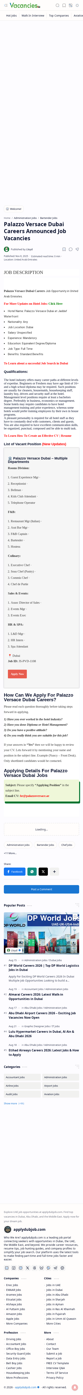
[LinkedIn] (7, 1268)
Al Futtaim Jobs (15, 1309)
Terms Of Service (57, 1373)
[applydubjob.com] (25, 5)
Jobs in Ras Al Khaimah (60, 1309)
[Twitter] (27, 1268)
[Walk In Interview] (33, 15)
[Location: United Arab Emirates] (20, 259)
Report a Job (54, 1358)
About (50, 1339)
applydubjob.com (25, 1387)
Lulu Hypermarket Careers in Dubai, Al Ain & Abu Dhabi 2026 (41, 1034)
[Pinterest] (62, 1268)
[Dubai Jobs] (55, 960)
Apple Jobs (12, 1319)
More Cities (53, 1323)
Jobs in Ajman (55, 1304)
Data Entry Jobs (15, 1358)
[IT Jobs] (56, 1026)
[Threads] (34, 1268)
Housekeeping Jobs (18, 1373)
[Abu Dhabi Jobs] (34, 1007)
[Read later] (64, 249)
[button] (6, 5)
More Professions (17, 1377)
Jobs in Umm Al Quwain (61, 1319)
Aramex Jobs (14, 1294)
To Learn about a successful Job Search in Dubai (36, 363)
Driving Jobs (13, 1339)
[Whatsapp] (48, 1268)
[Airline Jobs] (22, 1085)
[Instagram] (21, 1268)
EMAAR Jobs (13, 1290)
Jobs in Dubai (54, 1290)
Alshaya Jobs (14, 1304)
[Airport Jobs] (60, 1085)
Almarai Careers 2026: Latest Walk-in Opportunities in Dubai (36, 996)
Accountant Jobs (16, 1344)
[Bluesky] (41, 1268)
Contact (51, 1344)
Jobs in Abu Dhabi (57, 1294)
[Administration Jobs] (18, 844)
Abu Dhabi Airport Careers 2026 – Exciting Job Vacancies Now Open (42, 1015)
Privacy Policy (55, 1377)
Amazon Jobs (14, 1314)
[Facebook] (14, 1268)
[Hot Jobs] (11, 15)
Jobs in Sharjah (55, 1299)
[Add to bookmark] (75, 916)
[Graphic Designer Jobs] (37, 1026)
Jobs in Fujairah (56, 1314)
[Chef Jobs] (66, 844)
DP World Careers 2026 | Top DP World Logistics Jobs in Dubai (44, 968)
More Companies (17, 1323)
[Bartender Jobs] (45, 844)
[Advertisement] (41, 65)
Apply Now (17, 674)
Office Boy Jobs (15, 1349)
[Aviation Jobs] (60, 1094)
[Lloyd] (22, 249)
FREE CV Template (57, 1363)
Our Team (52, 1349)
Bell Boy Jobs (14, 1363)
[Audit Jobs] (22, 1094)
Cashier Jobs (14, 1368)
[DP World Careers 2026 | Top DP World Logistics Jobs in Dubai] (41, 933)
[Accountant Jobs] (34, 989)
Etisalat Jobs (14, 1299)
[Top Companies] (59, 15)
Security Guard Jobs (18, 1353)
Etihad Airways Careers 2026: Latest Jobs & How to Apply (44, 1052)
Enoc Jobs (12, 1285)
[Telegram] (55, 1268)
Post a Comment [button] (41, 889)
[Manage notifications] (75, 1387)
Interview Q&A (55, 1368)
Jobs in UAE (53, 1285)
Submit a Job (54, 1353)
